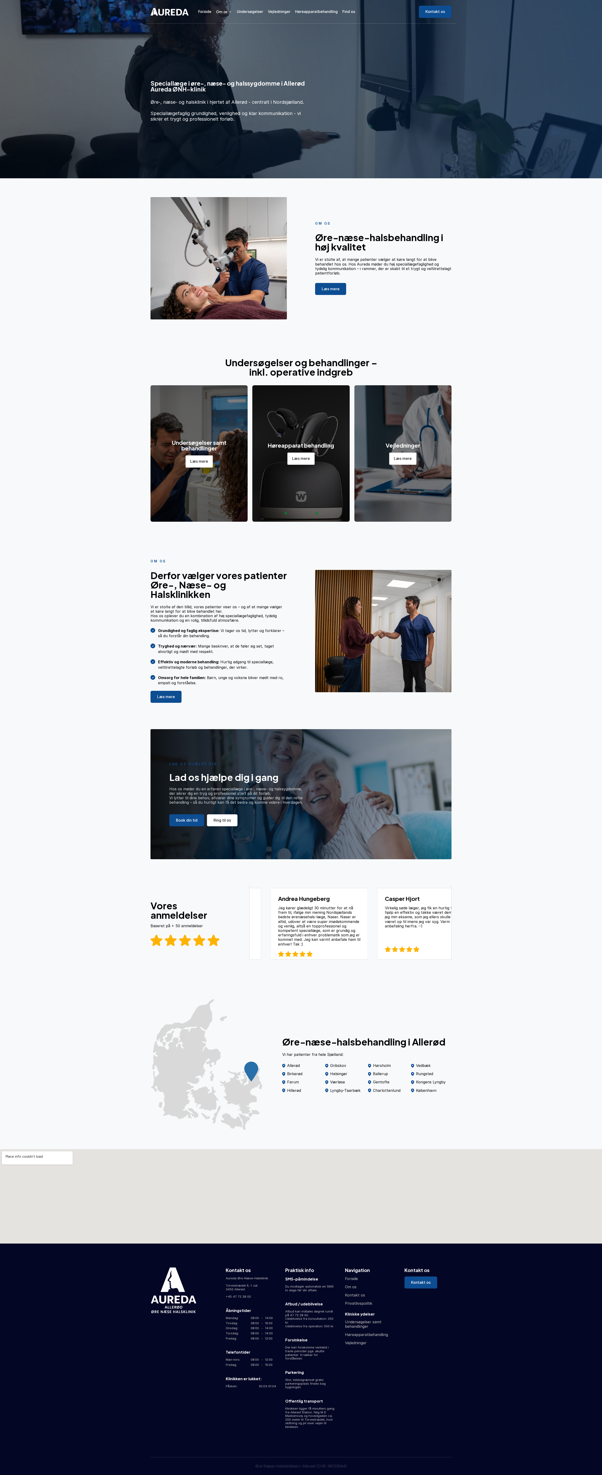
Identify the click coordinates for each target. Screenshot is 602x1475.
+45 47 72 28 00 (238, 1296)
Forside (204, 11)
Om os (350, 1286)
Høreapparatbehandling (316, 11)
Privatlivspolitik (358, 1303)
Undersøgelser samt (363, 1322)
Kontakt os (355, 1295)
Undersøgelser (250, 11)
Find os (348, 11)
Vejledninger (279, 11)
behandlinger (356, 1326)
